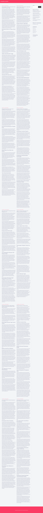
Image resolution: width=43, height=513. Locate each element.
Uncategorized (34, 36)
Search (33, 5)
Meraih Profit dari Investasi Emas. (22, 305)
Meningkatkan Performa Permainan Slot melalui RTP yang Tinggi (8, 7)
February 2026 (34, 29)
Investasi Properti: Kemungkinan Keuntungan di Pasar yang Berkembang (23, 109)
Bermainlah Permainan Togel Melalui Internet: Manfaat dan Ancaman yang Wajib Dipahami (8, 306)
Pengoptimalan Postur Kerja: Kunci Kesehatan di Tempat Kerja (8, 109)
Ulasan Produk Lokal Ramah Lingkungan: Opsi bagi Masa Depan (23, 7)
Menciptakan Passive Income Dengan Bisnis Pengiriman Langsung (23, 400)
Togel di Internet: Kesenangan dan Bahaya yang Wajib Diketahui (22, 211)
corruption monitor (4, 1)
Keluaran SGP (8, 223)
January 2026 (34, 30)
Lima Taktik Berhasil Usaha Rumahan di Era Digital (8, 400)
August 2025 (34, 32)
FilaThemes (27, 510)
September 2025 (35, 31)
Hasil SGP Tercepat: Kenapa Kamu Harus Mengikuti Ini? (8, 211)
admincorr (7, 5)
